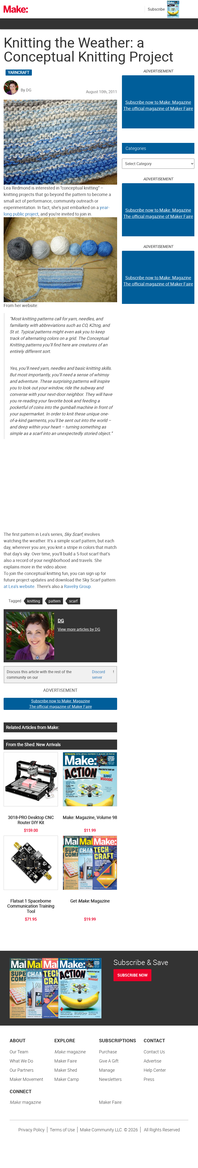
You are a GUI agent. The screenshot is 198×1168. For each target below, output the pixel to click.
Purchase (108, 1052)
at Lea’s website (19, 586)
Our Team (19, 1052)
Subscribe (156, 9)
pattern (55, 601)
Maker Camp (66, 1079)
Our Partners (22, 1070)
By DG (26, 90)
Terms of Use (62, 1130)
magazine (70, 1052)
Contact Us (154, 1052)
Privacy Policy (31, 1130)
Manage (107, 1070)
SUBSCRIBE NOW (132, 975)
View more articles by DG (79, 629)
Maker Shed (65, 1070)
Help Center (155, 1070)
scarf (73, 601)
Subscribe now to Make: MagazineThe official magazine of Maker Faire (60, 703)
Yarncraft (18, 72)
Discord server (98, 674)
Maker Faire (65, 1061)
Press (149, 1079)
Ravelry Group (77, 586)
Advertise (152, 1061)
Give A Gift (109, 1061)
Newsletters (110, 1079)
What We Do (21, 1061)
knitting (33, 601)
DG (61, 620)
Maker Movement (26, 1079)
